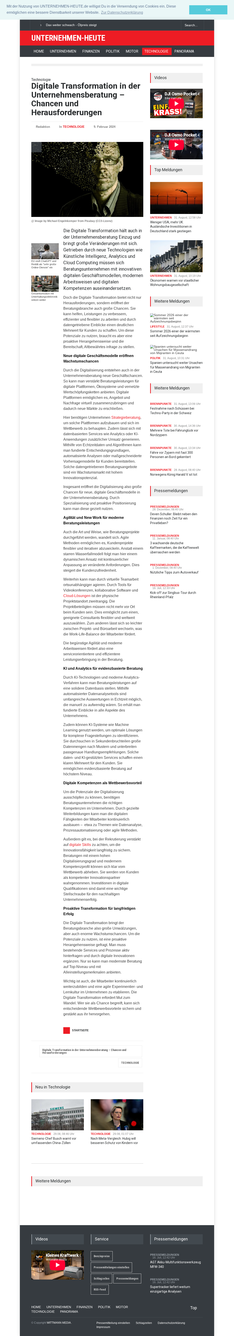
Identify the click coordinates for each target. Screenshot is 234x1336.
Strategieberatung (125, 417)
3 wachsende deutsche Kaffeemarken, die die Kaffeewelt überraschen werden (174, 547)
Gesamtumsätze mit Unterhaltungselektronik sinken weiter (44, 296)
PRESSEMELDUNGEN (164, 506)
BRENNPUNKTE (161, 403)
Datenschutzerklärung (171, 1323)
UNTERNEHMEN (63, 51)
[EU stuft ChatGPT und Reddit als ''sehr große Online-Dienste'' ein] (45, 251)
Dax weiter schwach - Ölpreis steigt (69, 25)
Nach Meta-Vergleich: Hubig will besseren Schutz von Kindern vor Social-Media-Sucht (114, 1143)
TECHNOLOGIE (156, 51)
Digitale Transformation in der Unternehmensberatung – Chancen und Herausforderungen (84, 1051)
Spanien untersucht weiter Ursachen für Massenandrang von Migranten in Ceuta (176, 367)
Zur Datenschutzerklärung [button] (122, 12)
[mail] (166, 25)
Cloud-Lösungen (76, 596)
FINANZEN (91, 51)
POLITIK (113, 51)
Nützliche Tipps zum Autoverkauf (174, 572)
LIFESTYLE (157, 326)
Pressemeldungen (127, 1278)
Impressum (103, 1327)
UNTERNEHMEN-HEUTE (68, 38)
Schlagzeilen (101, 1278)
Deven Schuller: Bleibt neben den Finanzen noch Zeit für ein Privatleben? (173, 518)
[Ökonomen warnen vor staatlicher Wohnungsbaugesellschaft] (176, 256)
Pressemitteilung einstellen (113, 1323)
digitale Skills (80, 845)
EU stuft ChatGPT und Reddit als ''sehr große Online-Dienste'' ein (43, 264)
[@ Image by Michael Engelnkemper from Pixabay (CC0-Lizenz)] (87, 179)
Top (193, 1307)
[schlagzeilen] (158, 25)
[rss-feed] (174, 25)
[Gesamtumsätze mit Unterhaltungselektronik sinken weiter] (45, 284)
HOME (39, 51)
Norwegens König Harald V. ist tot (173, 474)
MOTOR (132, 51)
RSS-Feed (100, 1289)
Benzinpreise (102, 1256)
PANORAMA (184, 51)
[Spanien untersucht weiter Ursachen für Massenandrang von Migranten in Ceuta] (176, 350)
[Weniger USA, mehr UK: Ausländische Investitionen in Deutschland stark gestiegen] (176, 198)
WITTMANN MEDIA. (59, 1322)
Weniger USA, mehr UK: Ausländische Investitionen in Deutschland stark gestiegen (171, 226)
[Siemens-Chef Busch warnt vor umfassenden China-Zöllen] (57, 1114)
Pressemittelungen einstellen (111, 1267)
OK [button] (208, 10)
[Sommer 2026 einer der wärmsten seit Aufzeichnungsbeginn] (176, 318)
